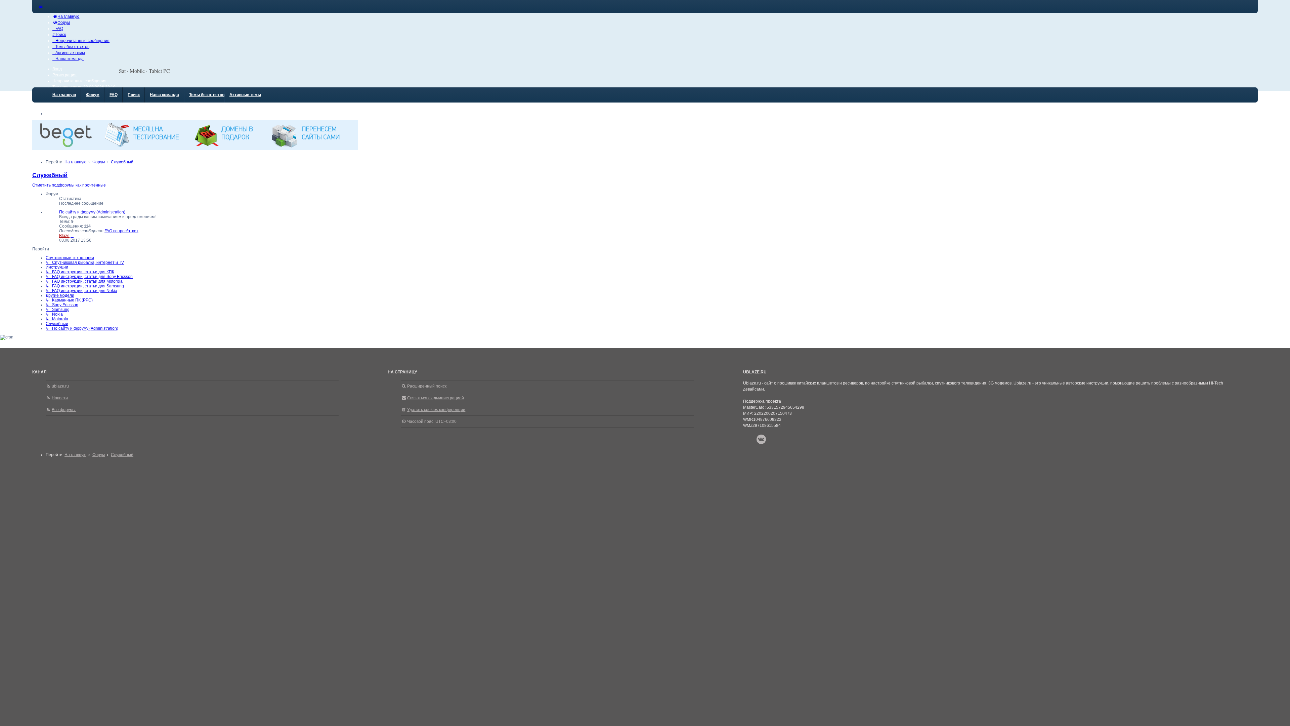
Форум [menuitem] (92, 94)
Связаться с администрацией (435, 398)
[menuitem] (65, 16)
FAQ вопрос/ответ (121, 231)
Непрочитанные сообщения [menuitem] (79, 81)
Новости (60, 398)
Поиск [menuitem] (134, 94)
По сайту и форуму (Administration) (92, 212)
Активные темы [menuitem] (245, 94)
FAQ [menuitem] (114, 94)
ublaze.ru (60, 386)
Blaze (64, 235)
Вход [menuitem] (57, 69)
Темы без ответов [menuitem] (206, 94)
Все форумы (64, 409)
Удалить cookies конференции (436, 409)
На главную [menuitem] (64, 94)
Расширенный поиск (426, 386)
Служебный (50, 175)
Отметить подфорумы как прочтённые (69, 185)
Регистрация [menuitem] (64, 75)
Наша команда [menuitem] (164, 94)
